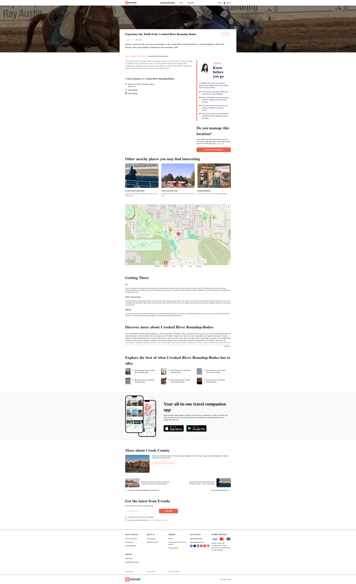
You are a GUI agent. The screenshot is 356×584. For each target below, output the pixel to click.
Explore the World (167, 2)
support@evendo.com (197, 542)
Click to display (133, 90)
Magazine (191, 2)
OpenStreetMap (131, 205)
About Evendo (151, 538)
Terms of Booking (173, 571)
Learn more (220, 143)
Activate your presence (214, 149)
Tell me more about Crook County (164, 463)
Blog (181, 2)
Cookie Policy (152, 520)
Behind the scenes (152, 542)
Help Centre (129, 558)
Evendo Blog (129, 542)
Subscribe (168, 511)
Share (227, 34)
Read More (227, 346)
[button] (178, 233)
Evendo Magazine (130, 545)
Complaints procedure (132, 562)
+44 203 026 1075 (196, 538)
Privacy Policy (163, 520)
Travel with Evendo (131, 538)
